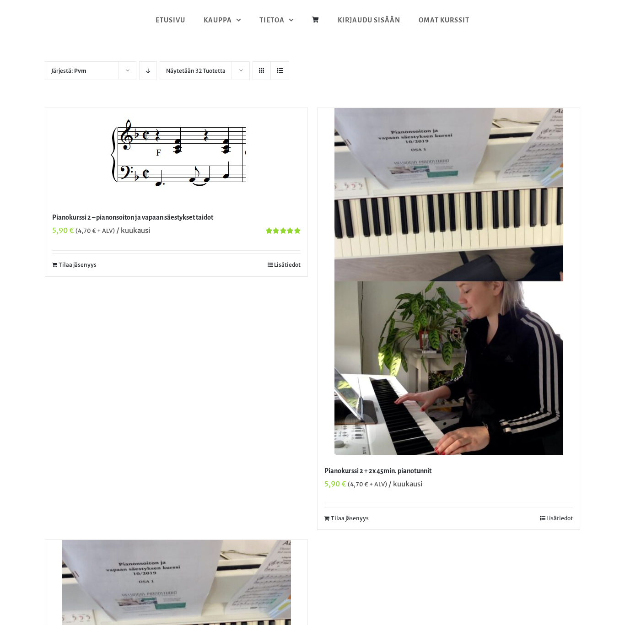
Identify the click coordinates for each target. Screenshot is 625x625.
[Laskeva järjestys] (148, 70)
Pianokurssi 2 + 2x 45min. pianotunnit (377, 470)
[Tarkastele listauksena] (280, 71)
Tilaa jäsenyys (78, 264)
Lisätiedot (287, 264)
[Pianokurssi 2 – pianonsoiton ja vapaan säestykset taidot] (176, 154)
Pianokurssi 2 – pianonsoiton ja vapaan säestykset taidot (132, 217)
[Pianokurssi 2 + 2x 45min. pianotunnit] (449, 281)
